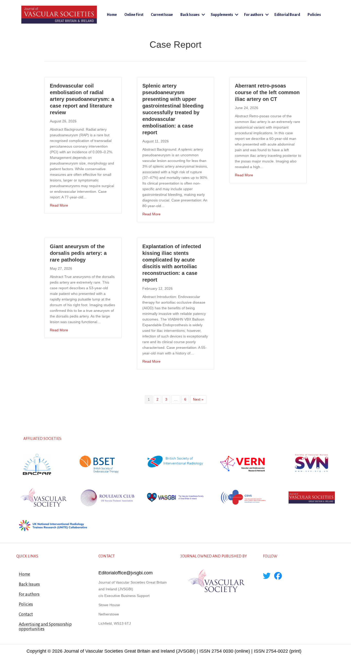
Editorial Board (287, 15)
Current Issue (162, 15)
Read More (59, 205)
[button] (203, 14)
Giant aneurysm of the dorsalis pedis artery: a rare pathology (78, 253)
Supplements (222, 15)
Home (112, 15)
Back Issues (190, 15)
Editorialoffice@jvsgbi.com (125, 572)
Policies (314, 15)
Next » (198, 399)
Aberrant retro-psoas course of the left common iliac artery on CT (267, 92)
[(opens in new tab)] (37, 464)
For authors (253, 15)
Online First (133, 15)
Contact (26, 614)
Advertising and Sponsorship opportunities (45, 626)
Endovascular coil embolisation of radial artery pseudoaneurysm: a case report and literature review (82, 99)
